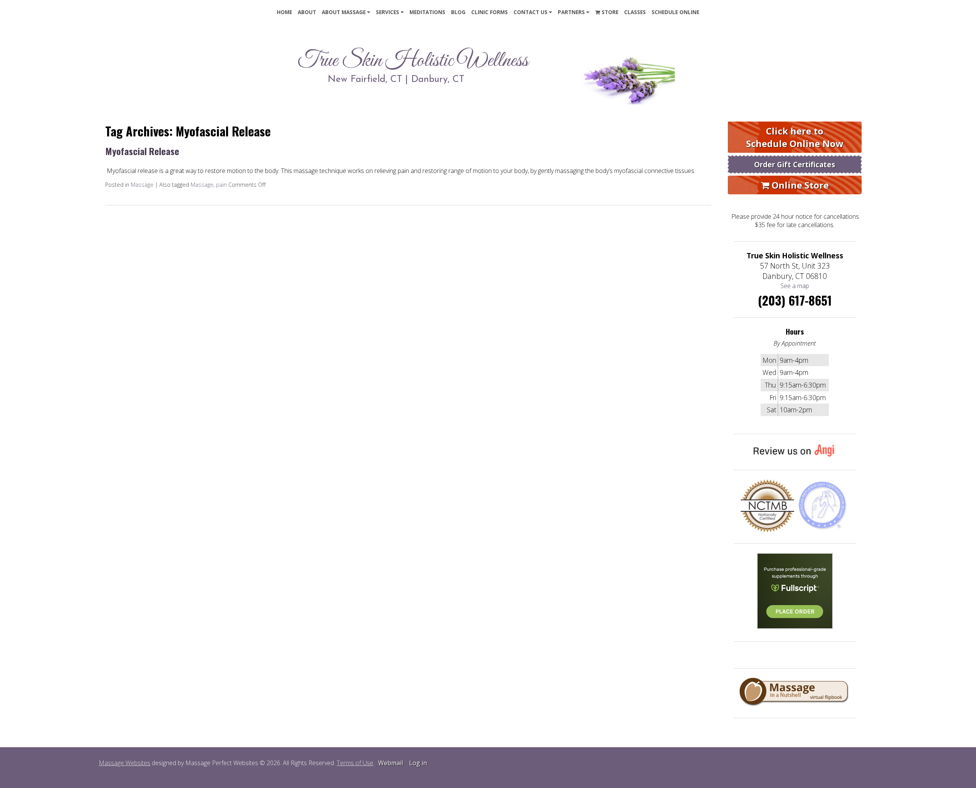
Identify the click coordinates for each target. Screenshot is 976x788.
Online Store (799, 185)
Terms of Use (355, 763)
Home (284, 12)
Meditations (427, 12)
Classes (635, 12)
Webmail (390, 763)
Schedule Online (675, 12)
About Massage (344, 12)
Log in (418, 763)
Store (609, 12)
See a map (794, 286)
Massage (142, 184)
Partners (571, 12)
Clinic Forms (489, 12)
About (307, 12)
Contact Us (530, 12)
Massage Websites (124, 763)
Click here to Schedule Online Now (795, 137)
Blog (458, 12)
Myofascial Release (142, 151)
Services (387, 12)
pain (221, 184)
